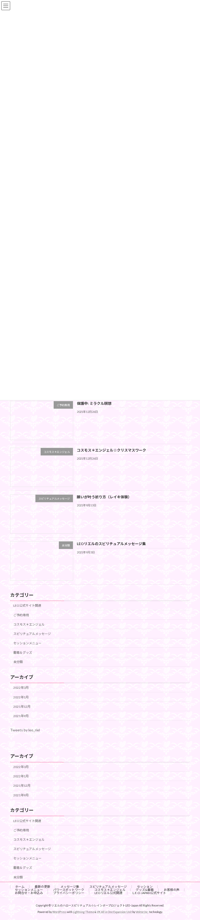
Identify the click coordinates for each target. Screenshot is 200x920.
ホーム (19, 887)
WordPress (59, 912)
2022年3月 (21, 688)
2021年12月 (21, 707)
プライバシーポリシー (68, 893)
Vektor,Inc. (142, 912)
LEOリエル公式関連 (108, 893)
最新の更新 (42, 887)
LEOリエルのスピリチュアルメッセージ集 (111, 543)
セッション (145, 887)
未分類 (18, 662)
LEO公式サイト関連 (27, 605)
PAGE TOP (190, 887)
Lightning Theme (83, 912)
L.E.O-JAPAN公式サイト (149, 893)
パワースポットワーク (68, 890)
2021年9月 (21, 716)
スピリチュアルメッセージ (32, 634)
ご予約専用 (21, 615)
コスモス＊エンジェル (29, 624)
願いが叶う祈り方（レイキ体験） (104, 497)
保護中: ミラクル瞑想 (94, 403)
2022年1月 (21, 697)
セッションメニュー (27, 643)
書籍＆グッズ (22, 652)
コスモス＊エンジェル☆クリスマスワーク (111, 450)
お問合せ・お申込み (29, 893)
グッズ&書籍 (145, 890)
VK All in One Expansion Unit (114, 912)
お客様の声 (171, 890)
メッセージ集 (69, 887)
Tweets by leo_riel (25, 730)
